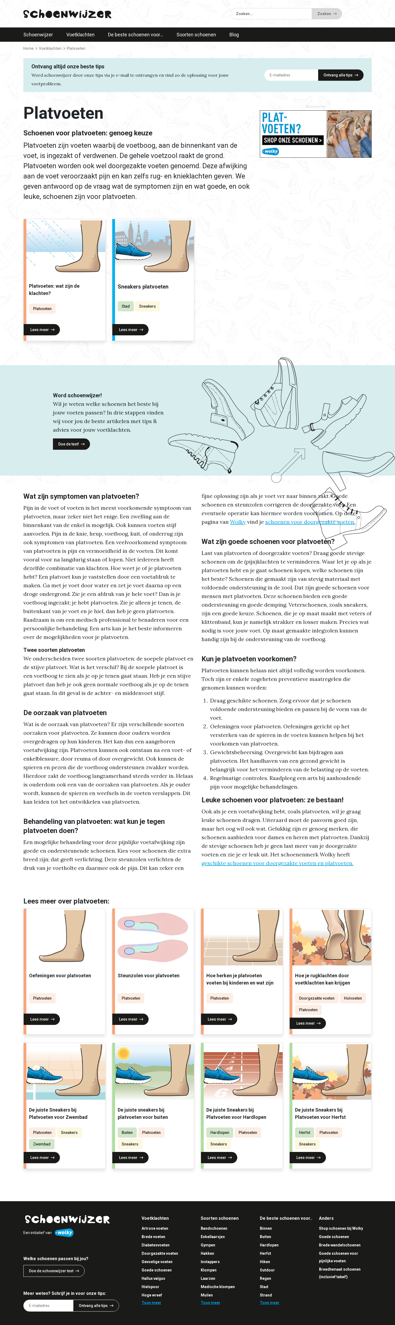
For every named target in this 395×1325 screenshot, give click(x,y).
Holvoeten (353, 998)
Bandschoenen (214, 1228)
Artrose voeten (155, 1228)
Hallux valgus (153, 1278)
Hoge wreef (152, 1295)
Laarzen (208, 1278)
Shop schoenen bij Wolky (341, 1228)
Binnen (266, 1228)
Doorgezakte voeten (317, 998)
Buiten (127, 1132)
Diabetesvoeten (156, 1245)
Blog (234, 34)
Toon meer (151, 1303)
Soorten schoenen (196, 34)
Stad (126, 306)
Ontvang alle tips (338, 75)
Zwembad (42, 1144)
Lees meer (39, 330)
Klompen (209, 1270)
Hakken (207, 1253)
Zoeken (324, 14)
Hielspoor (150, 1287)
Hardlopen (219, 1132)
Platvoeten (42, 309)
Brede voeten (153, 1237)
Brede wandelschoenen (340, 1245)
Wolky (238, 521)
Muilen (207, 1295)
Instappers (210, 1262)
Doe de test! (68, 444)
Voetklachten (80, 34)
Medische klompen (218, 1287)
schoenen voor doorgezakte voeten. (310, 521)
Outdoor (267, 1270)
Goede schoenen (157, 1270)
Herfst (304, 1132)
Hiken (265, 1262)
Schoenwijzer (38, 34)
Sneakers (147, 306)
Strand (266, 1295)
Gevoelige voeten (157, 1262)
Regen (265, 1278)
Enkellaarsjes (213, 1237)
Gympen (208, 1245)
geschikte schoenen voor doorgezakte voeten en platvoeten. (277, 863)
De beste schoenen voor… (135, 34)
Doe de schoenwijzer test (51, 1271)
